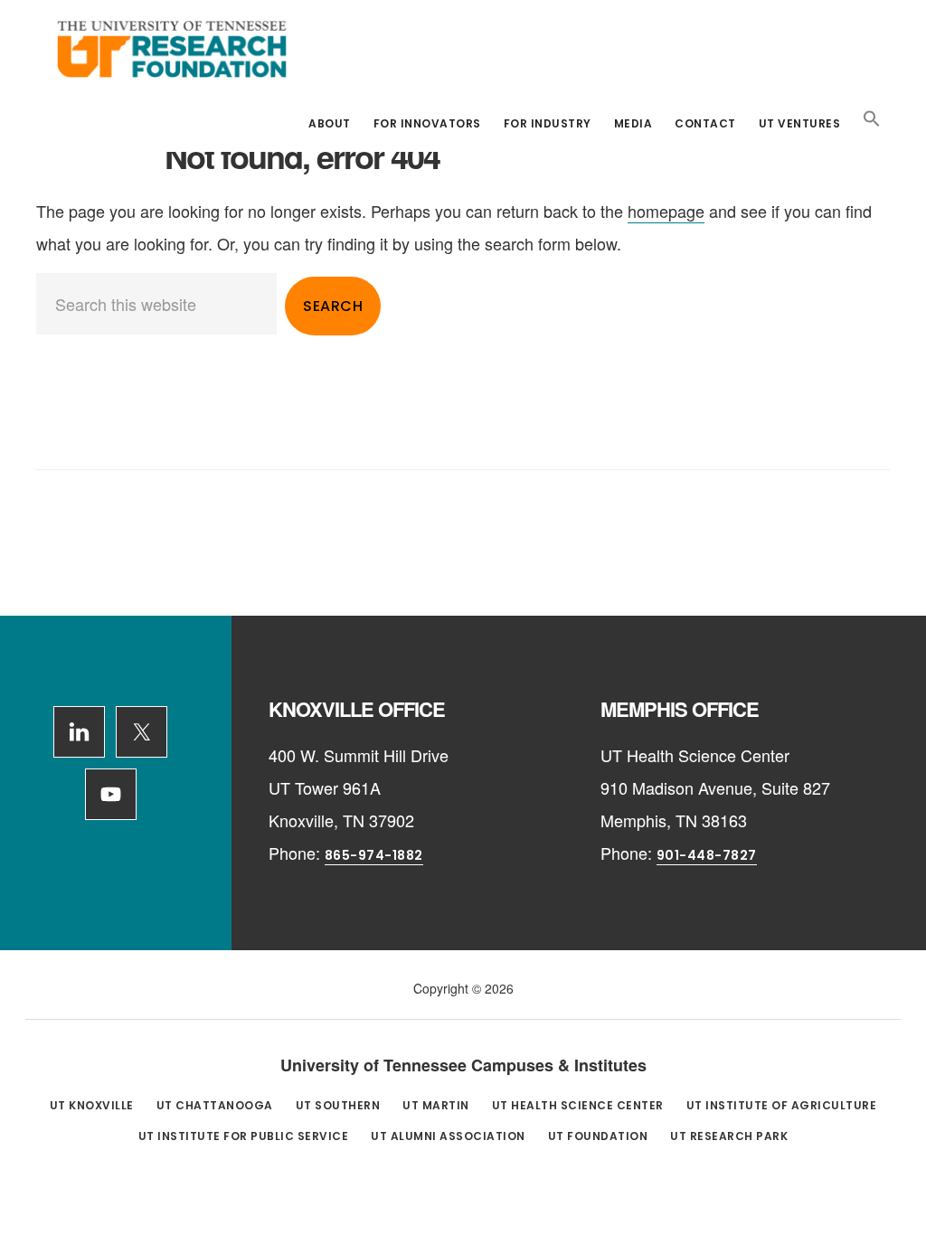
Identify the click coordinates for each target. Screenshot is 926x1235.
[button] (872, 119)
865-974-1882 (374, 855)
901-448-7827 (707, 855)
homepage (666, 210)
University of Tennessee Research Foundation (171, 48)
